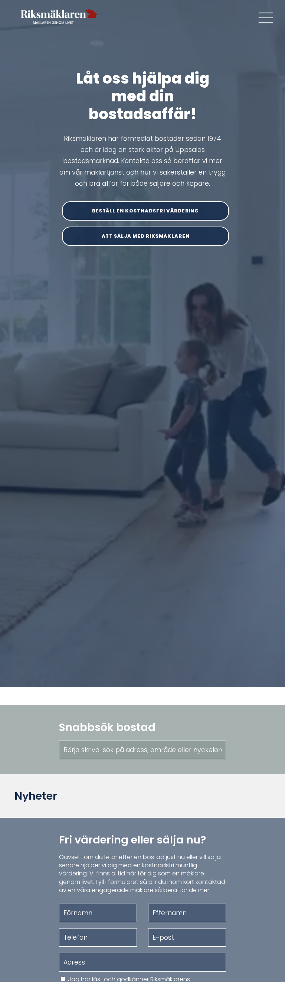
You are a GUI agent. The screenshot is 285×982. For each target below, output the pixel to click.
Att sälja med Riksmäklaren (146, 236)
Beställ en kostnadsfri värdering (145, 211)
